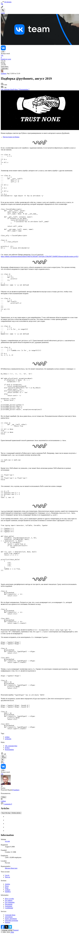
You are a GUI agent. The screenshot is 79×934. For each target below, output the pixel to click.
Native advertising (11, 919)
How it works (9, 898)
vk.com (7, 841)
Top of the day (6, 813)
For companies (10, 902)
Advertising (9, 917)
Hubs (6, 888)
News (7, 886)
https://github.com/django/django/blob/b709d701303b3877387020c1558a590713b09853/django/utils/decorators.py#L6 (39, 256)
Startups (7, 922)
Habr (12, 932)
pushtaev (4, 73)
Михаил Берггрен (11, 868)
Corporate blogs (10, 915)
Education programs (11, 920)
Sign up (7, 877)
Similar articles (16, 813)
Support (16, 930)
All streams (7, 2)
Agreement (8, 906)
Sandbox (8, 891)
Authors (7, 890)
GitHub (3, 801)
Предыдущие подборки (11, 137)
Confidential (9, 908)
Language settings (7, 930)
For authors (8, 900)
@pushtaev (15, 790)
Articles (7, 884)
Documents (8, 904)
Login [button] (3, 13)
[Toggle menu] (1, 2)
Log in (7, 875)
